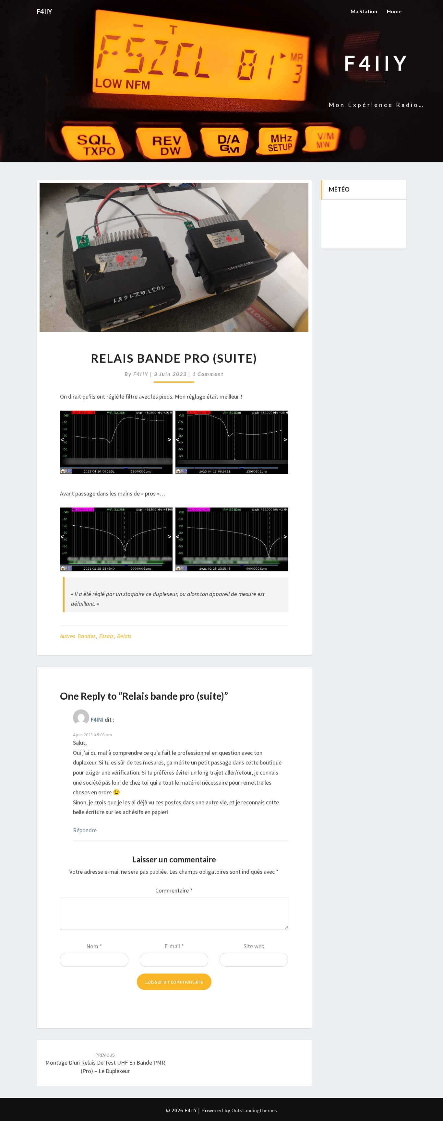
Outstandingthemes (254, 1110)
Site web (254, 946)
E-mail (174, 946)
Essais (106, 636)
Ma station (364, 11)
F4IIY (141, 374)
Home (394, 11)
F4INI (96, 719)
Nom (94, 946)
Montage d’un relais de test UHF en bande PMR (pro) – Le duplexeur (105, 1063)
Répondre (85, 830)
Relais (124, 636)
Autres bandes (78, 636)
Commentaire (174, 890)
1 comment (208, 374)
